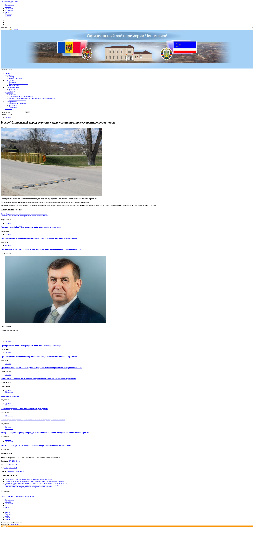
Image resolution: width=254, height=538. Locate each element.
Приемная (8, 14)
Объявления (9, 8)
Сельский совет (10, 80)
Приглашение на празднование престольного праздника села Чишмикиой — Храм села (39, 238)
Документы (9, 93)
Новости (8, 7)
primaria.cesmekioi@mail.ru (15, 471)
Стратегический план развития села (21, 96)
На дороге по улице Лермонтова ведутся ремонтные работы (24, 214)
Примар (11, 77)
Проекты (26, 496)
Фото (32, 496)
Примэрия (8, 75)
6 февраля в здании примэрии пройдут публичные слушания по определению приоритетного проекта (45, 433)
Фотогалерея (9, 10)
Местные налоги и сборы (17, 100)
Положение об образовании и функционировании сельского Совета (32, 98)
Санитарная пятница (10, 396)
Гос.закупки (13, 107)
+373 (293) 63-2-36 (10, 464)
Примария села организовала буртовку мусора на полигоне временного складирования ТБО (41, 249)
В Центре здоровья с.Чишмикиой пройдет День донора (24, 409)
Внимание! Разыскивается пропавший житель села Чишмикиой (25, 216)
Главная (7, 73)
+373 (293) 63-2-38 (10, 468)
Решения (12, 91)
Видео (7, 12)
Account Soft (15, 524)
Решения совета (14, 85)
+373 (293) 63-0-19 (14, 461)
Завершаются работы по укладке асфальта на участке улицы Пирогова (28, 487)
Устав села (12, 94)
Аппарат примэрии (15, 78)
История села (9, 5)
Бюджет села (13, 105)
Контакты (8, 16)
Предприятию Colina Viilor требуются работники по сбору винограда (31, 227)
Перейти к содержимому (9, 1)
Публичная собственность (17, 103)
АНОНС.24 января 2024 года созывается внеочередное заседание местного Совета (36, 445)
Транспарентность (11, 102)
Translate (15, 29)
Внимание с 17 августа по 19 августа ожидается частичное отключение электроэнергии (38, 379)
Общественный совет (12, 87)
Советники (12, 82)
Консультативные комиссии (18, 84)
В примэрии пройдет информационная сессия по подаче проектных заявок (33, 420)
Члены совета (13, 89)
